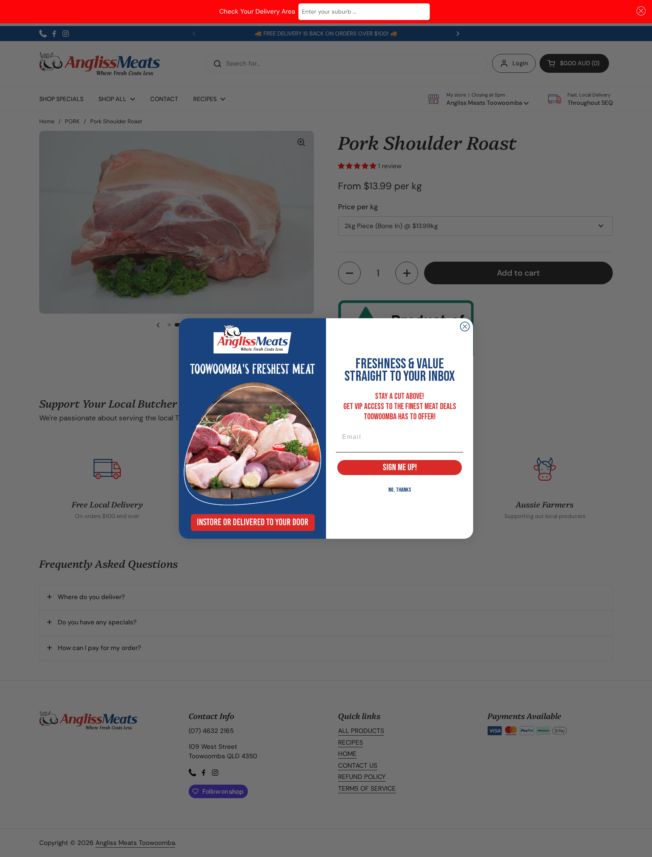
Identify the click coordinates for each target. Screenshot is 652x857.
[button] (640, 11)
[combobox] (364, 11)
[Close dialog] (464, 326)
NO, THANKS (399, 490)
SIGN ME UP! (400, 467)
